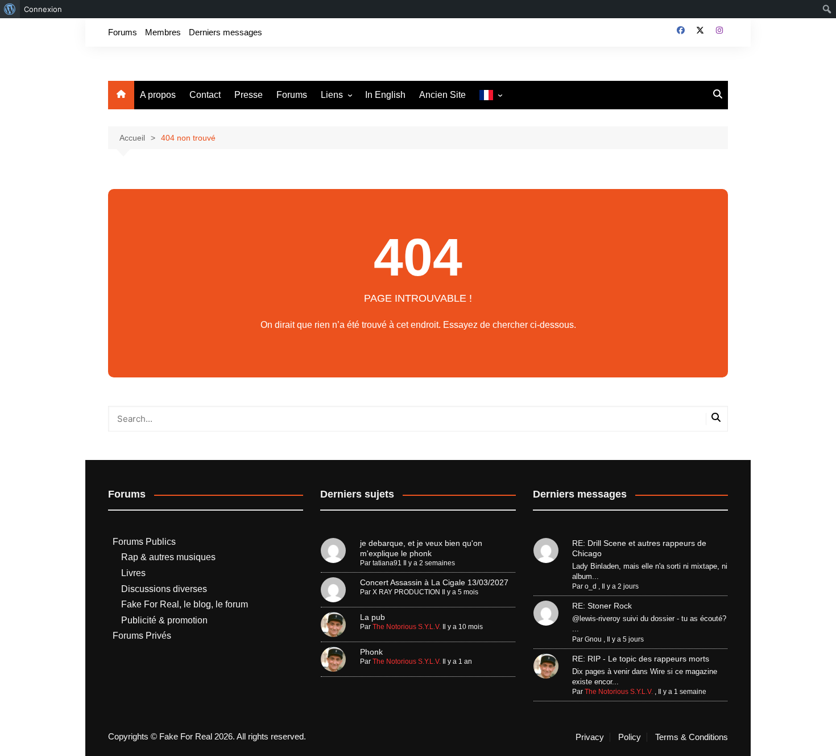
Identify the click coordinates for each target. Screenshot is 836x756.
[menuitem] (10, 9)
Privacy (590, 737)
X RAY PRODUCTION (406, 592)
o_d (591, 586)
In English (385, 95)
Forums (122, 32)
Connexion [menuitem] (43, 9)
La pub (372, 617)
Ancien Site (442, 95)
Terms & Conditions (691, 737)
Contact (205, 95)
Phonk (371, 651)
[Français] (490, 95)
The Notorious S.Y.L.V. (407, 627)
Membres (163, 32)
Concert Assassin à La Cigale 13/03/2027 (434, 582)
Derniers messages (225, 32)
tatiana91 (387, 563)
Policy (629, 737)
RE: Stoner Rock (602, 605)
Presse (248, 95)
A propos (158, 95)
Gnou (593, 639)
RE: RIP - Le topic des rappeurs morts (640, 658)
